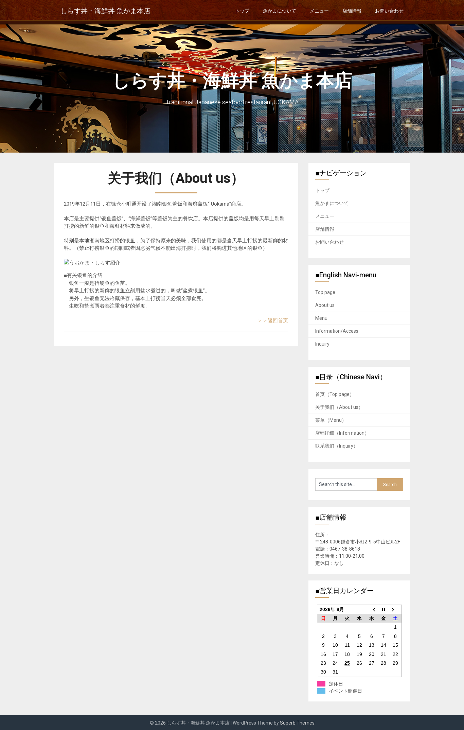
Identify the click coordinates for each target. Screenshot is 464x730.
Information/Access (336, 331)
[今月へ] (383, 609)
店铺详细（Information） (342, 433)
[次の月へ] (396, 609)
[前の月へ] (371, 609)
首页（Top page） (334, 394)
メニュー (319, 11)
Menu (321, 318)
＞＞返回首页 (272, 320)
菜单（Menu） (330, 420)
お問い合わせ (389, 11)
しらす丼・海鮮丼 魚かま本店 (105, 11)
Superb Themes (297, 723)
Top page (325, 292)
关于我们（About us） (339, 407)
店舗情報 (351, 11)
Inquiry (322, 344)
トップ (242, 11)
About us (325, 305)
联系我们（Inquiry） (336, 446)
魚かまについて (279, 11)
